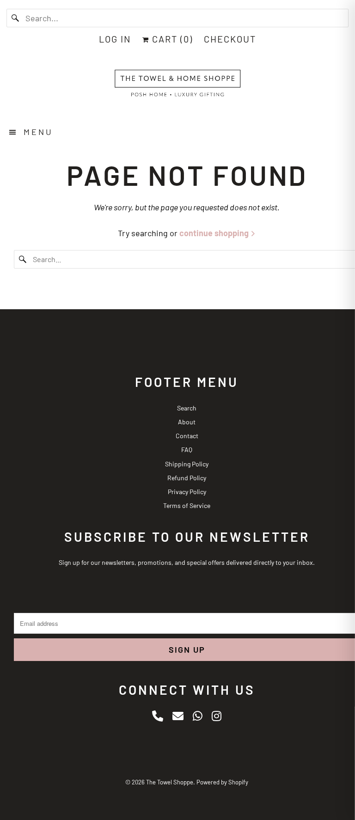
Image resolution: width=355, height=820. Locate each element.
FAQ (186, 449)
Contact (187, 436)
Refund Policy (186, 478)
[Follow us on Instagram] (216, 716)
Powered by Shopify (222, 782)
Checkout (230, 38)
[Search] (15, 18)
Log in (115, 38)
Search (186, 408)
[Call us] (157, 716)
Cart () (171, 38)
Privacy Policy (187, 492)
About (187, 422)
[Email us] (178, 716)
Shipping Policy (186, 464)
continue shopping (215, 233)
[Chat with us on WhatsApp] (197, 716)
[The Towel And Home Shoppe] (177, 85)
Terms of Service (186, 505)
